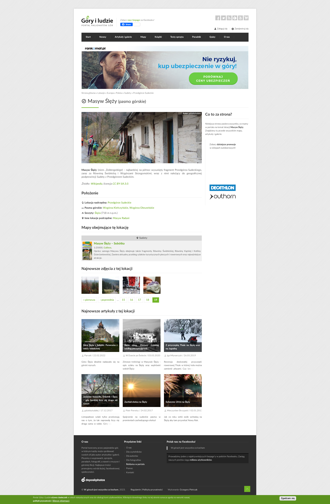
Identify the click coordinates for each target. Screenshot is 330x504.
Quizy (212, 37)
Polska (119, 93)
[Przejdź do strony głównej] (97, 20)
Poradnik (196, 37)
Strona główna (88, 93)
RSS (229, 17)
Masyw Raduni (121, 218)
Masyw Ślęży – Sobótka (109, 243)
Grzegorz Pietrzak (188, 490)
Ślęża (98, 213)
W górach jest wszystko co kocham (188, 448)
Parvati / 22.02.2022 (94, 356)
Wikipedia (96, 184)
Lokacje (101, 93)
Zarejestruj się (242, 29)
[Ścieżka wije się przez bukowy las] (90, 285)
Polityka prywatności (152, 490)
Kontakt (130, 472)
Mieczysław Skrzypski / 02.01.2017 (184, 411)
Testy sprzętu (177, 37)
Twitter (223, 17)
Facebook (217, 17)
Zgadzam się (288, 498)
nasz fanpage (133, 20)
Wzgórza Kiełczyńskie (115, 208)
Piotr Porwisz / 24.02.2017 (139, 411)
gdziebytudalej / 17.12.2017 (98, 411)
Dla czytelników (134, 452)
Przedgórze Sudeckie (143, 93)
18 (147, 300)
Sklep (246, 17)
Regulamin (136, 490)
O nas (227, 37)
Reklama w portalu (135, 464)
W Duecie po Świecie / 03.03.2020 (143, 356)
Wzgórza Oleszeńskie (141, 208)
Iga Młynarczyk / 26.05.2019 (181, 356)
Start (88, 37)
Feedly (234, 17)
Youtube (240, 17)
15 (123, 300)
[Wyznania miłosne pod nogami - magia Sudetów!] (131, 285)
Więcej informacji (60, 501)
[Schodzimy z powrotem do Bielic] (110, 285)
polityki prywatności (42, 501)
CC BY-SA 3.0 (120, 184)
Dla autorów (132, 456)
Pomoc (129, 468)
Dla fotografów (133, 460)
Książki (158, 37)
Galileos (107, 248)
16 (131, 300)
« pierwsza (89, 300)
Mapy (143, 37)
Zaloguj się (222, 29)
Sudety (127, 93)
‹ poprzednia (107, 300)
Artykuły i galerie (123, 37)
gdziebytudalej (195, 113)
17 (139, 300)
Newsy (102, 37)
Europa (110, 93)
